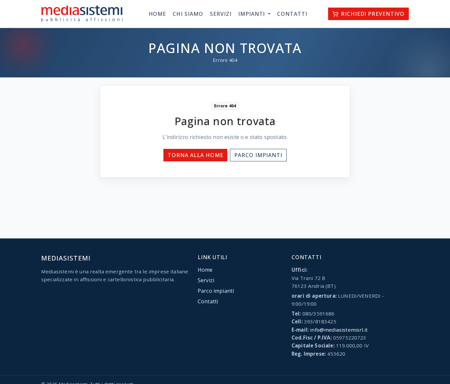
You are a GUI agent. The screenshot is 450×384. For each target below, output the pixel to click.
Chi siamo (188, 13)
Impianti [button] (252, 13)
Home (157, 13)
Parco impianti (258, 155)
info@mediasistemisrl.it (339, 329)
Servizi (221, 13)
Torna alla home (195, 155)
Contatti (292, 13)
